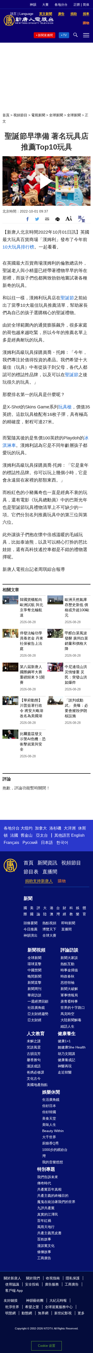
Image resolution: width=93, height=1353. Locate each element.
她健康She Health (72, 1047)
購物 (62, 881)
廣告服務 (52, 1284)
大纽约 (26, 828)
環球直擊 (34, 964)
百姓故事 (44, 1239)
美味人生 (49, 1125)
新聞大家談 (69, 958)
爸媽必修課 (35, 1072)
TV (65, 35)
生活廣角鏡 (51, 1100)
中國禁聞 (34, 970)
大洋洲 (70, 828)
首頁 (5, 115)
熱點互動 (67, 964)
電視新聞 (38, 115)
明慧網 (10, 1313)
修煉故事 (44, 1252)
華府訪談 (34, 995)
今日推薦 (30, 929)
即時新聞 (68, 923)
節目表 (31, 871)
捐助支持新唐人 (39, 881)
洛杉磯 (55, 828)
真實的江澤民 (47, 1214)
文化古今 (34, 1078)
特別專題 (46, 1169)
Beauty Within (53, 1131)
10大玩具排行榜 (18, 247)
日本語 (47, 842)
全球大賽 (49, 935)
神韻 (33, 4)
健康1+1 (64, 1041)
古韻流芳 (34, 1054)
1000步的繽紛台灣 (54, 1153)
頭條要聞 (30, 923)
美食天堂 (49, 1118)
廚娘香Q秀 (50, 1143)
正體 (76, 4)
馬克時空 (67, 1014)
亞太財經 (34, 1020)
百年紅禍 (44, 1221)
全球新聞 (56, 115)
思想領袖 (67, 982)
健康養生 (67, 1033)
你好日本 (49, 1106)
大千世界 (49, 1137)
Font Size (68, 218)
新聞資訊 (47, 862)
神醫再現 (65, 1066)
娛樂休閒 (51, 1092)
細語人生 (67, 1026)
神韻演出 (30, 935)
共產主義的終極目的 (52, 1196)
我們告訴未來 (47, 1177)
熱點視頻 (49, 923)
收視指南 (53, 1278)
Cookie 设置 (46, 1346)
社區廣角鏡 (36, 1008)
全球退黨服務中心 (59, 1307)
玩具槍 (65, 406)
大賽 (45, 4)
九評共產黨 (46, 1208)
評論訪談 (69, 950)
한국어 (62, 842)
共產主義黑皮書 (49, 1233)
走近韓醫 (65, 1072)
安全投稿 (32, 1284)
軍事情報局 (69, 995)
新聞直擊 (34, 982)
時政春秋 (67, 976)
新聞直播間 (45, 35)
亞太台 (42, 835)
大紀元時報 (58, 1300)
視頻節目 (20, 115)
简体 (86, 4)
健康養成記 (66, 1060)
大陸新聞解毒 (71, 1020)
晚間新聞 (34, 976)
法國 (14, 835)
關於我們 (33, 1278)
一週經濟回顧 (38, 1001)
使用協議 (12, 1284)
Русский (30, 842)
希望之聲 (32, 1307)
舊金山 (26, 835)
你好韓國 (49, 1112)
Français (11, 842)
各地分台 (61, 4)
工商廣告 (44, 1258)
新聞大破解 (69, 989)
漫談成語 (34, 1066)
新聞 (28, 898)
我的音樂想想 (52, 1162)
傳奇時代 (44, 1183)
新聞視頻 (36, 950)
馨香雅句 (34, 1060)
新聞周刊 (34, 989)
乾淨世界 (12, 1307)
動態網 (27, 1313)
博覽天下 (49, 929)
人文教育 (36, 1033)
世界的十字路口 (73, 1008)
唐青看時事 (69, 1001)
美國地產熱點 (37, 1085)
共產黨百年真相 (49, 1189)
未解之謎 (34, 1041)
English (78, 835)
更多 (81, 1313)
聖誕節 (67, 297)
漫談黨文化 (46, 1246)
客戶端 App (14, 1290)
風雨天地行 (46, 1227)
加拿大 (41, 828)
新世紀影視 (63, 1313)
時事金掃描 (69, 970)
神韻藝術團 (34, 1300)
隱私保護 (73, 1278)
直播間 (49, 871)
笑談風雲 (34, 1047)
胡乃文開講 (66, 1054)
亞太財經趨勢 (38, 1014)
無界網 (43, 1313)
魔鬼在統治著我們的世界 (56, 1202)
